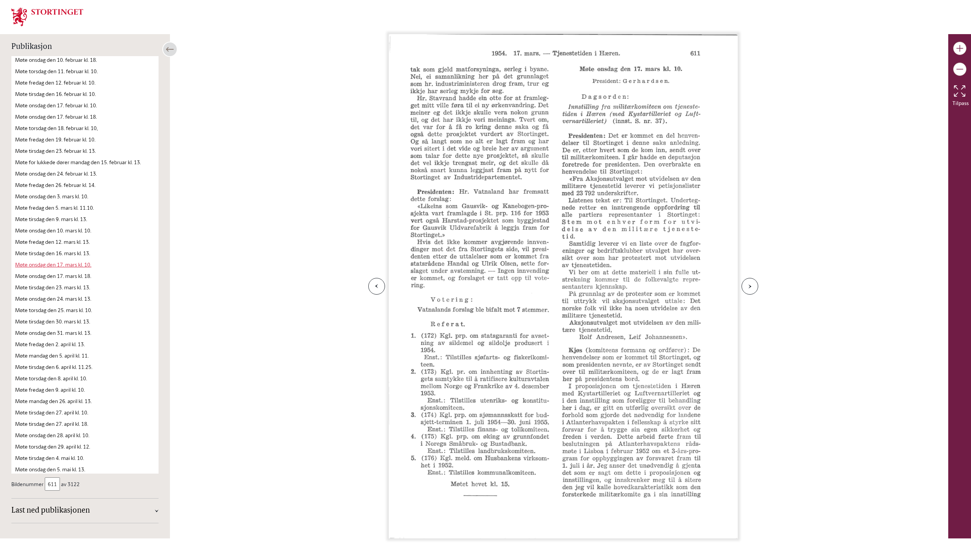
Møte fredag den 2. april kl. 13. (50, 344)
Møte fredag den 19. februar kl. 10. (55, 139)
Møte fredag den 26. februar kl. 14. (55, 184)
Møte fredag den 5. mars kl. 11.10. (54, 207)
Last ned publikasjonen (50, 511)
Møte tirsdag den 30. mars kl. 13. (52, 321)
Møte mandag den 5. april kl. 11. (52, 355)
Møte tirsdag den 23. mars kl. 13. (52, 287)
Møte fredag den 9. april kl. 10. (50, 389)
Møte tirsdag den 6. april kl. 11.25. (54, 366)
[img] (47, 16)
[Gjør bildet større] (959, 48)
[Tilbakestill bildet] (959, 91)
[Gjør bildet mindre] (959, 69)
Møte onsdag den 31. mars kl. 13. (53, 332)
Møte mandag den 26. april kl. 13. (53, 401)
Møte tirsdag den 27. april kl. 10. (51, 412)
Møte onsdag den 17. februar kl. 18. (56, 116)
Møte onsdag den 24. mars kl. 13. (53, 298)
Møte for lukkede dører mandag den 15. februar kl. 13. (78, 162)
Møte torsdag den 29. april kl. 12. (52, 446)
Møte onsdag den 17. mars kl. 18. (53, 275)
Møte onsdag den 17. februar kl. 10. (56, 105)
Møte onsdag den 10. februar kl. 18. (56, 59)
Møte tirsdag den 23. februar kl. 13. (55, 150)
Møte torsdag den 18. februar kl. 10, (56, 128)
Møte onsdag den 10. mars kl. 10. (53, 230)
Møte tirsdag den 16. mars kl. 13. (52, 253)
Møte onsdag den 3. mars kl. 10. (51, 196)
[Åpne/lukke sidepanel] (170, 49)
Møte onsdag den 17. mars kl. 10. (53, 264)
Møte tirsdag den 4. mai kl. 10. (49, 457)
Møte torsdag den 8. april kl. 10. (51, 378)
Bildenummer (27, 484)
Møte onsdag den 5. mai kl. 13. (50, 469)
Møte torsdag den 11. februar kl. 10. (56, 71)
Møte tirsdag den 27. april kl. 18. (51, 423)
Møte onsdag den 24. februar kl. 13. (56, 173)
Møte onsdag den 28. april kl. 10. (52, 435)
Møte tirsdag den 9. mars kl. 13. (51, 219)
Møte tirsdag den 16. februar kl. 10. (55, 93)
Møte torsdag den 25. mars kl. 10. (53, 310)
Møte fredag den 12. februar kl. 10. (55, 82)
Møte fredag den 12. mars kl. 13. (52, 241)
